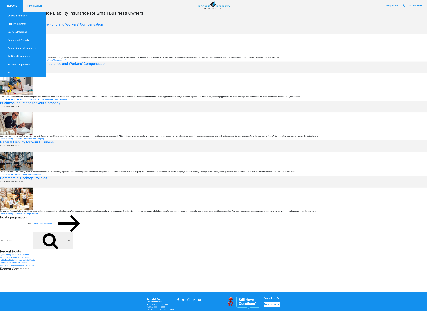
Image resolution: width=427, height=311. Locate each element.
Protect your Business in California (13, 263)
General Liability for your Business (27, 142)
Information (34, 5)
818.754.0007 (155, 310)
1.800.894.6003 (414, 5)
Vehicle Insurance (16, 15)
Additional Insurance (18, 56)
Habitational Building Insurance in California (17, 260)
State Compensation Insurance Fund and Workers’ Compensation (51, 24)
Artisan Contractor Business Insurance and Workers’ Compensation (53, 64)
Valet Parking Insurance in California (14, 257)
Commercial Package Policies (23, 178)
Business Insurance (17, 32)
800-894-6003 (159, 307)
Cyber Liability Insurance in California (14, 255)
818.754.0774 (171, 310)
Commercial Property (18, 40)
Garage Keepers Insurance (21, 48)
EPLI (10, 72)
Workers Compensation (19, 64)
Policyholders (391, 5)
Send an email (272, 304)
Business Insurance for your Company (30, 103)
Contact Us (269, 298)
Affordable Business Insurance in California (17, 265)
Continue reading (33, 99)
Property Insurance (17, 23)
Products (11, 5)
